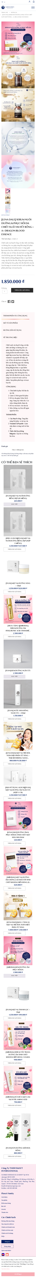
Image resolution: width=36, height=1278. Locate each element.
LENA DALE (5, 215)
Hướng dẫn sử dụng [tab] (12, 330)
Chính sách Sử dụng (7, 1233)
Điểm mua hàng (6, 1203)
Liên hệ (3, 1209)
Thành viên (4, 1212)
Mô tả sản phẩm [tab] (10, 323)
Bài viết (3, 1206)
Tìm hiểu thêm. (5, 1269)
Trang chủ (4, 12)
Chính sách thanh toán (8, 1227)
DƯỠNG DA (14, 12)
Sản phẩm (4, 1200)
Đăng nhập (7, 1246)
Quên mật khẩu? (6, 1250)
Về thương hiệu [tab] (10, 337)
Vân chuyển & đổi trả (7, 1224)
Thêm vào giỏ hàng (22, 290)
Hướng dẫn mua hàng (7, 1221)
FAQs (2, 1236)
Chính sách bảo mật (7, 1230)
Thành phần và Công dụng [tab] (15, 316)
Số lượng (4, 288)
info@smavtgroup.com (13, 1186)
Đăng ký (7, 1241)
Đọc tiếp (14, 504)
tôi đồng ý (18, 1274)
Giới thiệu (4, 1197)
